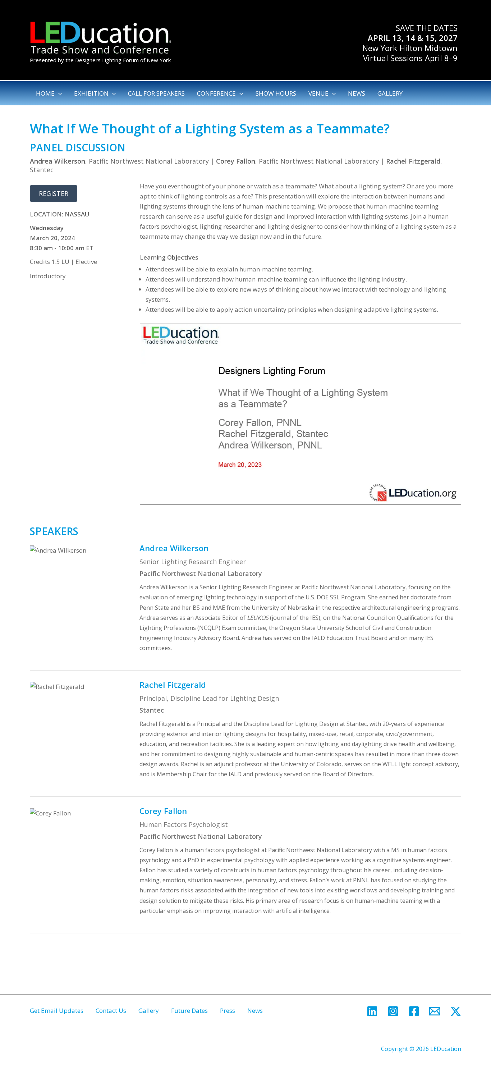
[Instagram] (393, 1011)
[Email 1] (434, 1011)
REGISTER (53, 193)
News (255, 1010)
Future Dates (189, 1010)
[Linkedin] (372, 1011)
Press (227, 1010)
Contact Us (111, 1010)
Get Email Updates (56, 1010)
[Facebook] (413, 1011)
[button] (58, 93)
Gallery (148, 1010)
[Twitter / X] (455, 1011)
